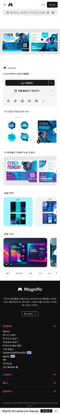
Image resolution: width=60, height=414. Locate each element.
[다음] (56, 130)
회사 (5, 383)
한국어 (30, 313)
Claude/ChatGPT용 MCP (17, 352)
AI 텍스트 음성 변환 (12, 345)
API (4, 359)
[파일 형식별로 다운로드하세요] (52, 83)
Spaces (6, 331)
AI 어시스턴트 (9, 334)
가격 (43, 4)
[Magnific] (30, 290)
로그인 (52, 4)
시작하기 (7, 374)
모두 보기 (25, 111)
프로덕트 (7, 326)
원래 (17, 25)
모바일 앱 (7, 363)
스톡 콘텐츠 (8, 349)
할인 (7, 273)
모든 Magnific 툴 (10, 366)
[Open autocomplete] (6, 12)
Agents (8, 356)
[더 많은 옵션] (43, 101)
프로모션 (19, 273)
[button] (30, 313)
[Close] (56, 411)
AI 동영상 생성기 (10, 341)
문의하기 (7, 391)
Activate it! (46, 411)
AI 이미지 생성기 (10, 338)
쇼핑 (30, 273)
